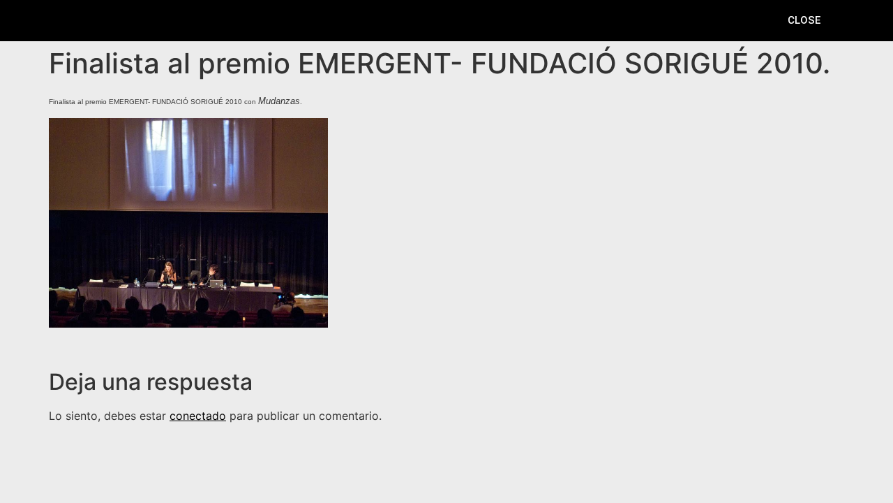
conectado (198, 416)
